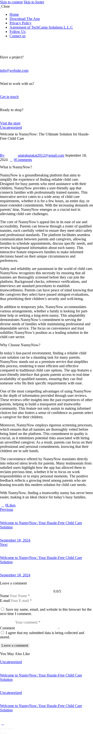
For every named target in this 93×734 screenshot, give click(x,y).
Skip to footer (34, 2)
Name (4, 596)
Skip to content (11, 2)
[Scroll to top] (2, 723)
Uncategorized (11, 127)
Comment (7, 628)
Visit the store (10, 123)
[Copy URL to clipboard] (34, 505)
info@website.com (14, 70)
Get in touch (9, 97)
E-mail (5, 601)
